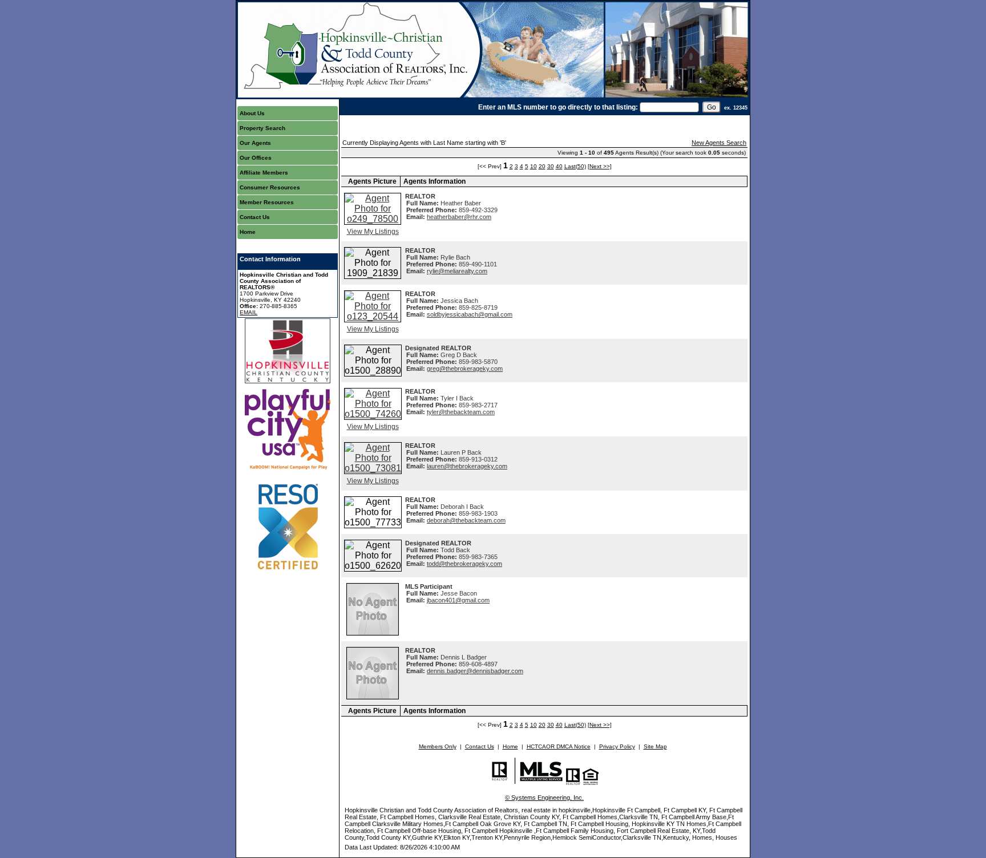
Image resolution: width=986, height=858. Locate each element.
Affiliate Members (264, 172)
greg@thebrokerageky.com (465, 368)
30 (550, 166)
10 (533, 166)
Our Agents (255, 143)
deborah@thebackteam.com (466, 520)
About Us (252, 113)
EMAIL (248, 312)
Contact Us (255, 217)
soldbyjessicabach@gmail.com (469, 314)
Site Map (655, 746)
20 (542, 166)
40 (559, 166)
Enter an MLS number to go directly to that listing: (558, 107)
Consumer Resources (270, 187)
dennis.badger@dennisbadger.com (475, 670)
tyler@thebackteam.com (461, 411)
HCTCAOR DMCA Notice (559, 746)
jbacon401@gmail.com (458, 600)
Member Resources (267, 202)
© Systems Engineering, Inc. (544, 797)
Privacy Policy (617, 746)
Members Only (437, 746)
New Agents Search (719, 142)
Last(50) (575, 166)
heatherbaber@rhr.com (459, 216)
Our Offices (256, 158)
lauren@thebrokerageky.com (467, 466)
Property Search (262, 128)
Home (248, 232)
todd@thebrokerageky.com (464, 563)
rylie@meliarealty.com (457, 271)
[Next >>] (600, 166)
